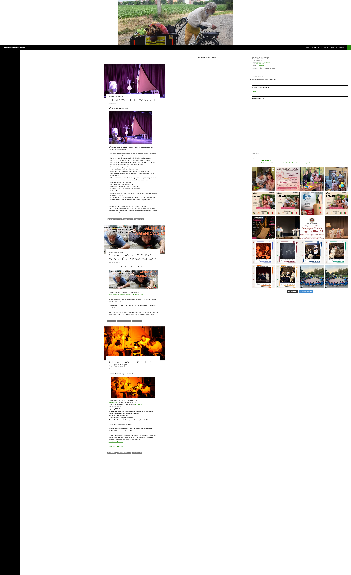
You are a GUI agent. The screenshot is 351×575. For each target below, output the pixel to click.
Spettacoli (333, 47)
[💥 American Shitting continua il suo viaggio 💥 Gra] (336, 227)
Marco (326, 47)
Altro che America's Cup (116, 96)
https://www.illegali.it (263, 62)
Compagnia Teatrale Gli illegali (14, 48)
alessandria (111, 321)
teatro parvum (139, 219)
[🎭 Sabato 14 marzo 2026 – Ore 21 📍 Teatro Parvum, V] (263, 252)
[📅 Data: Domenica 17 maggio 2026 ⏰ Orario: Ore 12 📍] (263, 203)
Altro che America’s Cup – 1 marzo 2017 (130, 363)
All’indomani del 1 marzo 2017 (133, 100)
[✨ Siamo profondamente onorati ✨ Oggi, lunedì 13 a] (312, 227)
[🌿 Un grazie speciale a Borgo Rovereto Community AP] (336, 179)
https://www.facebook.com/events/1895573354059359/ (127, 294)
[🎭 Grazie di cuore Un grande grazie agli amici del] (288, 227)
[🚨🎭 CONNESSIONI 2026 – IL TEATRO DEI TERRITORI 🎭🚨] (288, 179)
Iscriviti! (254, 91)
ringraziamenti (128, 219)
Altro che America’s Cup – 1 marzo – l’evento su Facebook (133, 256)
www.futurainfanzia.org (116, 442)
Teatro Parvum (113, 402)
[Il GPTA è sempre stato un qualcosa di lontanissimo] (312, 203)
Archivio (341, 47)
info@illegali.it (260, 63)
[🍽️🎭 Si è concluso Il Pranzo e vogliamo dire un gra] (312, 179)
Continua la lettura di (116, 446)
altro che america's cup (114, 219)
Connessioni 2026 (316, 47)
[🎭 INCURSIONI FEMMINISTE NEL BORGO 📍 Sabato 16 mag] (263, 227)
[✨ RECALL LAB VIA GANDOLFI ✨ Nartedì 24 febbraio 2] (336, 276)
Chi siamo (307, 47)
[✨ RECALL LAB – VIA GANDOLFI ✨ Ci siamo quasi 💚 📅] (312, 276)
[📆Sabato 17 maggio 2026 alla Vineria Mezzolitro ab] (263, 179)
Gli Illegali (138, 404)
